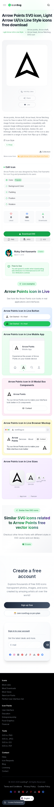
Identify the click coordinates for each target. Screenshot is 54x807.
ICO (44, 239)
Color (15, 180)
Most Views (6, 692)
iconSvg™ (24, 782)
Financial (5, 724)
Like (28, 105)
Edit (42, 48)
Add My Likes (29, 91)
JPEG (28, 239)
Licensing (6, 767)
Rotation (12, 204)
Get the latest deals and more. (22, 638)
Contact (28, 408)
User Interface (8, 710)
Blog (4, 764)
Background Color (16, 186)
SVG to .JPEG (7, 739)
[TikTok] (26, 655)
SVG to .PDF (7, 746)
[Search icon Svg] (48, 5)
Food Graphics (8, 721)
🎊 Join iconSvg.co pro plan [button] (27, 613)
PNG (12, 239)
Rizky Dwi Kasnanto (25, 251)
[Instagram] (14, 655)
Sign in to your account (19, 631)
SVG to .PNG (7, 735)
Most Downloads (9, 688)
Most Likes (6, 685)
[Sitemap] (34, 655)
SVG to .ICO (7, 742)
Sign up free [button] (27, 605)
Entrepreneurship (9, 717)
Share (28, 98)
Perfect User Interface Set (13, 699)
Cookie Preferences (15, 802)
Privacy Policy (30, 786)
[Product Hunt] (38, 655)
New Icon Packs (8, 695)
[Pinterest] (22, 655)
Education (6, 713)
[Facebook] (10, 655)
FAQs (4, 757)
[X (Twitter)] (18, 655)
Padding (12, 192)
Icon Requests (8, 760)
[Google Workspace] (42, 655)
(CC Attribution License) (21, 273)
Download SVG (28, 234)
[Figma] (30, 655)
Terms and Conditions (13, 786)
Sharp (10, 145)
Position (12, 198)
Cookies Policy (44, 786)
